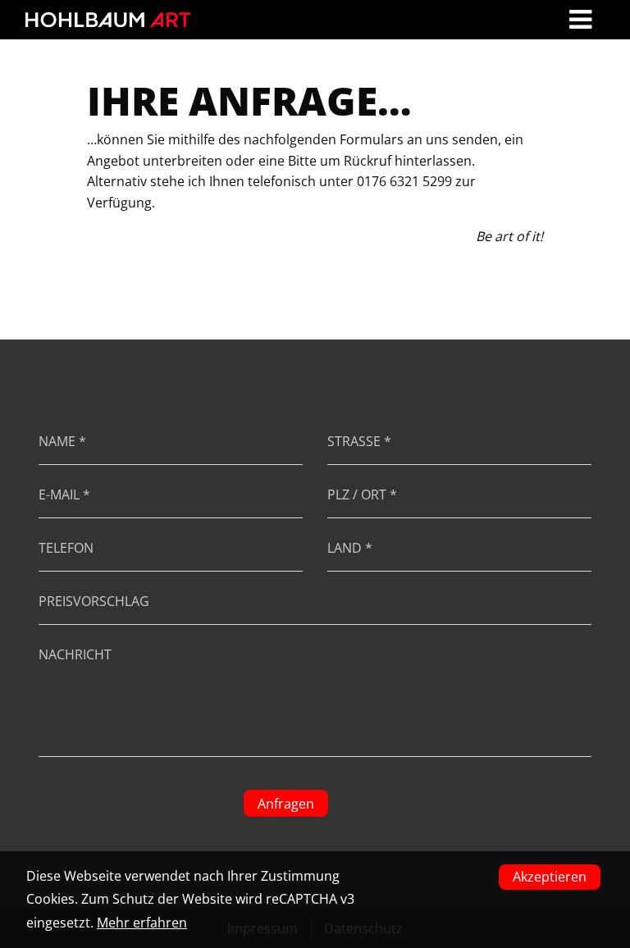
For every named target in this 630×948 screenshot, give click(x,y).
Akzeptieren (550, 877)
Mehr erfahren (142, 923)
